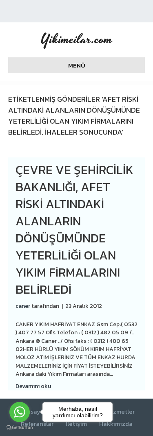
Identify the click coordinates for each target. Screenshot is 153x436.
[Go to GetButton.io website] (20, 427)
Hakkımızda (116, 424)
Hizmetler (121, 412)
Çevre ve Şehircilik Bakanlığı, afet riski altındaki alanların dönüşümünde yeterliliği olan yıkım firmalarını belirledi (74, 230)
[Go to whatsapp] (19, 412)
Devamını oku (33, 386)
